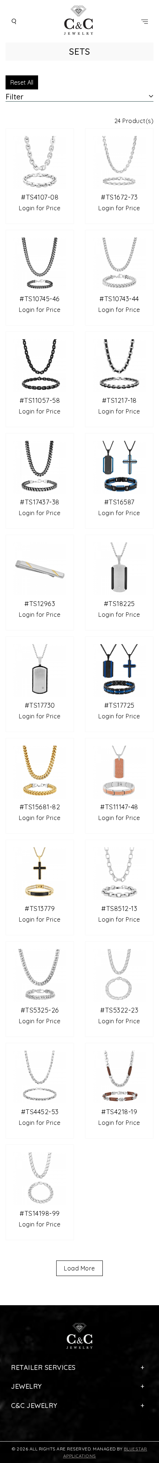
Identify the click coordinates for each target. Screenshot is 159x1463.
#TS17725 (119, 705)
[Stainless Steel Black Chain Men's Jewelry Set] (39, 364)
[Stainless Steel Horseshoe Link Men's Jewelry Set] (39, 161)
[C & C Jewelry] (79, 21)
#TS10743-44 (119, 299)
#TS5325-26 (40, 1010)
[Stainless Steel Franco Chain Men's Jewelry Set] (39, 263)
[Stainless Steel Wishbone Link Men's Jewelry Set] (119, 161)
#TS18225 (119, 603)
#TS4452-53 (40, 1112)
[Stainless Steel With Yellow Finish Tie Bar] (39, 568)
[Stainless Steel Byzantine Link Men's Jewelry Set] (39, 1076)
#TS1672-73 (119, 197)
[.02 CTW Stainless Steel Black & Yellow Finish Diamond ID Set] (39, 873)
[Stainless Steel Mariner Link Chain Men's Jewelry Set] (39, 1177)
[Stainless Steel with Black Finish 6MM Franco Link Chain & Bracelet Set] (39, 466)
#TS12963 (39, 603)
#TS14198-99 (40, 1213)
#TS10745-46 (40, 299)
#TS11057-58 (40, 400)
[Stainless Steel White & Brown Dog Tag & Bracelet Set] (119, 771)
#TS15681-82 (40, 807)
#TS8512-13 (119, 908)
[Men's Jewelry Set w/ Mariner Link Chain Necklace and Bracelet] (119, 974)
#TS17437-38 (40, 502)
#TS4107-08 (39, 197)
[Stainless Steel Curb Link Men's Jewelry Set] (39, 974)
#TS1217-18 (119, 400)
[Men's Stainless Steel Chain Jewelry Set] (119, 364)
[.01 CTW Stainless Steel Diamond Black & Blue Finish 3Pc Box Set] (119, 466)
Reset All (21, 82)
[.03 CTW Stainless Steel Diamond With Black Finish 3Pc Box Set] (119, 568)
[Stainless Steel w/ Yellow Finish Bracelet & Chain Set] (39, 771)
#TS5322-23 (119, 1010)
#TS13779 (40, 908)
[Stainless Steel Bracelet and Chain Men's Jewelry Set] (119, 263)
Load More (79, 1268)
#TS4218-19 (119, 1112)
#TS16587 (119, 502)
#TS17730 (40, 705)
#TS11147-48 (119, 807)
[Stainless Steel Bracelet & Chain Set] (119, 873)
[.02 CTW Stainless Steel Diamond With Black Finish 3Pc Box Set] (39, 669)
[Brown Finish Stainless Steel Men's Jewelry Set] (119, 1076)
